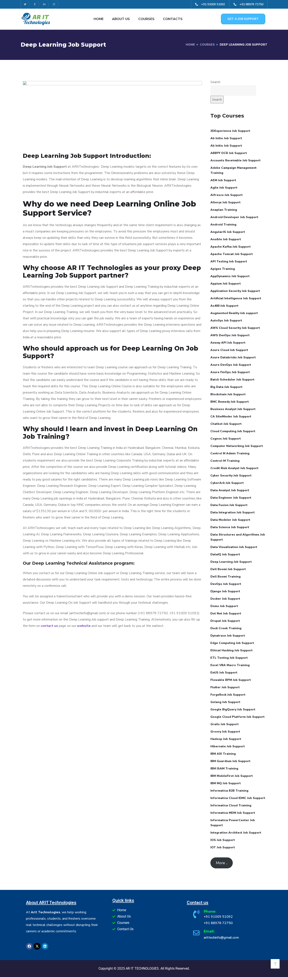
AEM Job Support (223, 180)
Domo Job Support (224, 606)
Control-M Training (225, 461)
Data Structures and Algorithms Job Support (237, 537)
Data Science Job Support (229, 527)
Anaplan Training (223, 210)
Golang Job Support (225, 702)
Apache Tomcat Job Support (231, 254)
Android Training (223, 225)
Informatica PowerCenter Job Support (232, 822)
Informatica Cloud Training (230, 805)
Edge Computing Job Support (232, 643)
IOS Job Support (222, 840)
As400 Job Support (224, 306)
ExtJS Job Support (223, 673)
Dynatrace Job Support (227, 636)
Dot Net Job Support (225, 613)
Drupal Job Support (225, 621)
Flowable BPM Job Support (230, 680)
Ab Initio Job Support (226, 138)
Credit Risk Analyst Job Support (234, 468)
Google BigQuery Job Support (232, 709)
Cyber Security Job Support (231, 476)
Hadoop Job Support (225, 739)
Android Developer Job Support (234, 217)
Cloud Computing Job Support (232, 431)
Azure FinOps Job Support (230, 372)
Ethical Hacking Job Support (231, 650)
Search (215, 82)
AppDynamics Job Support (230, 276)
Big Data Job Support (226, 387)
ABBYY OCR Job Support (228, 153)
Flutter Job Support (225, 687)
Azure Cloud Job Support (229, 350)
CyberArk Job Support (227, 483)
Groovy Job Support (225, 732)
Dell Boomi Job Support (228, 569)
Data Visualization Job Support (233, 547)
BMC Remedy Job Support (229, 402)
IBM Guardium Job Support (230, 761)
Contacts (173, 19)
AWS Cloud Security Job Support (235, 328)
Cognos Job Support (225, 439)
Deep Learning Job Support (231, 562)
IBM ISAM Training (224, 768)
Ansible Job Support (225, 239)
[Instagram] (54, 4)
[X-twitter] (37, 946)
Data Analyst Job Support (229, 490)
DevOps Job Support (225, 584)
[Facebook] (29, 946)
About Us (121, 19)
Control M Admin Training (229, 453)
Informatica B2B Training (229, 791)
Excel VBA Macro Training (230, 665)
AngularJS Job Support (227, 232)
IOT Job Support (222, 847)
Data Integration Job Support (232, 512)
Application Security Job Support (235, 291)
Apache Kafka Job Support (230, 247)
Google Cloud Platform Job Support (237, 717)
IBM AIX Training (223, 754)
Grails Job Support (224, 724)
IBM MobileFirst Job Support (231, 776)
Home (99, 19)
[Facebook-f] (35, 4)
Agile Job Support (223, 188)
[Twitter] (25, 4)
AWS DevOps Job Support (230, 335)
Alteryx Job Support (225, 202)
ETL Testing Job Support (229, 658)
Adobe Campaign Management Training (233, 170)
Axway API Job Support (227, 343)
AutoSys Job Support (226, 320)
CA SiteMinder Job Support (230, 416)
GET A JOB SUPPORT (243, 19)
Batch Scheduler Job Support (232, 380)
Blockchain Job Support (228, 394)
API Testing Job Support (228, 261)
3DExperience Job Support (230, 131)
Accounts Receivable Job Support (235, 160)
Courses (146, 19)
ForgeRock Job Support (227, 695)
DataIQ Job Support (225, 554)
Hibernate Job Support (227, 746)
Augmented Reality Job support (234, 313)
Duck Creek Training (225, 628)
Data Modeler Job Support (230, 520)
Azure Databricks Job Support (233, 357)
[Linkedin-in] (44, 4)
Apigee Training (222, 269)
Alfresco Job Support (226, 195)
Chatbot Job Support (226, 424)
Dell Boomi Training (225, 577)
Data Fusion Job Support (229, 505)
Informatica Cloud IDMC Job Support (237, 798)
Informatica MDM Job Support (232, 813)
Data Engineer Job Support (230, 498)
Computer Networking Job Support (236, 446)
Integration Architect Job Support (235, 833)
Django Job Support (225, 591)
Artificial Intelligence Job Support (235, 298)
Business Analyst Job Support (233, 409)
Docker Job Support (225, 599)
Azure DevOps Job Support (230, 365)
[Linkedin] (45, 946)
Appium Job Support (225, 284)
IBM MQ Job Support (225, 783)
